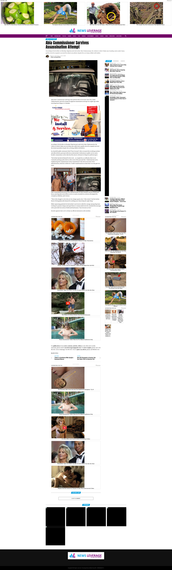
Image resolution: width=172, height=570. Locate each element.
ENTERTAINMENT (90, 36)
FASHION (69, 36)
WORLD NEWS (112, 36)
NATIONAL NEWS (58, 36)
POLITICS (64, 36)
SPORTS (74, 36)
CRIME (106, 36)
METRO (97, 36)
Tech (79, 36)
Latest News (118, 36)
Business (84, 36)
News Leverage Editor (56, 57)
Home (52, 36)
